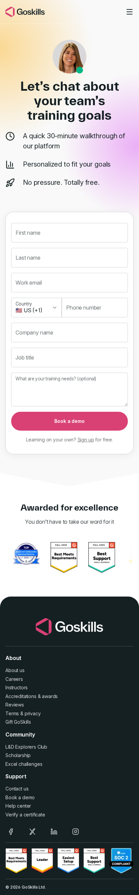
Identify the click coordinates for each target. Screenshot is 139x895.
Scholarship (18, 755)
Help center (18, 806)
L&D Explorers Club (26, 747)
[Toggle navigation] (130, 12)
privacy (33, 713)
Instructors (16, 687)
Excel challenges (23, 764)
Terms (12, 713)
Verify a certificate (25, 814)
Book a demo (69, 421)
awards (50, 696)
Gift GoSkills (18, 722)
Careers (14, 679)
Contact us (16, 788)
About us (15, 670)
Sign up (86, 439)
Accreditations (20, 696)
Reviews (14, 705)
